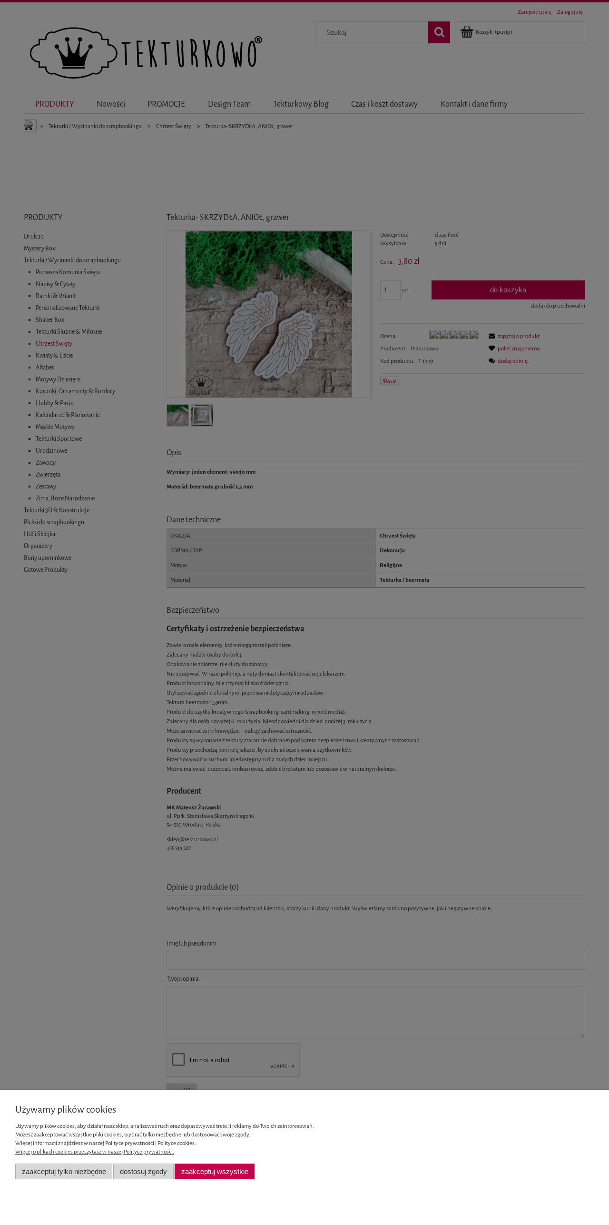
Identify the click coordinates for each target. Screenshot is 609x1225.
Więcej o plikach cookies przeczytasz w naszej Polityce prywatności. (94, 1151)
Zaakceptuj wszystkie (214, 1171)
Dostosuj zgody (143, 1171)
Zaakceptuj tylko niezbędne (64, 1171)
